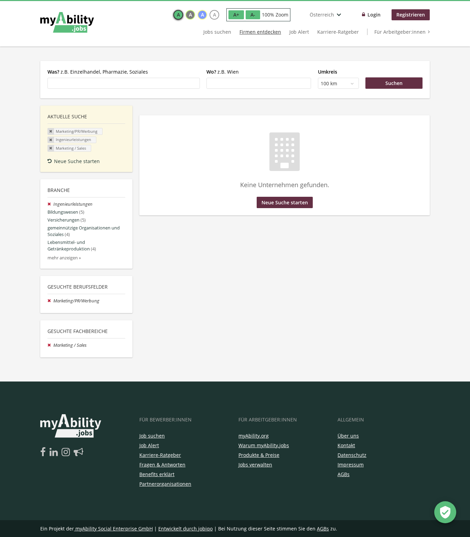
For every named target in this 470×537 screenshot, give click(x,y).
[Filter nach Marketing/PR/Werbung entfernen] (50, 301)
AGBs (344, 474)
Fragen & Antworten (162, 464)
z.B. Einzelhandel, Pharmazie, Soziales (97, 71)
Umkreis (327, 71)
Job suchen (152, 435)
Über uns (348, 435)
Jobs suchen (217, 32)
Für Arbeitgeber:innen (400, 32)
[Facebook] (44, 452)
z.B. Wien (222, 71)
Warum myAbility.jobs (263, 445)
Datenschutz (352, 455)
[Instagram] (67, 452)
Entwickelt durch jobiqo (185, 528)
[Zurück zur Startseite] (67, 22)
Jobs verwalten (255, 464)
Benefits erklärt (156, 474)
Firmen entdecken (260, 32)
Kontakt (346, 445)
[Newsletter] (78, 452)
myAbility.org (253, 435)
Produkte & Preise (258, 455)
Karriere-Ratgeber (338, 32)
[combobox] (123, 83)
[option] (178, 15)
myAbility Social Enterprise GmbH (114, 528)
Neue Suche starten (77, 161)
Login (374, 14)
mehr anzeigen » (64, 258)
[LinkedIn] (55, 452)
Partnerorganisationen (165, 484)
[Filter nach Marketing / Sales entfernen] (50, 345)
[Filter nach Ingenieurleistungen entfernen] (50, 204)
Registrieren (410, 14)
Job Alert (299, 32)
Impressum (351, 464)
